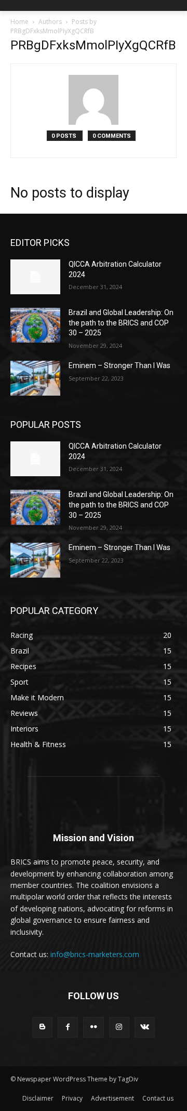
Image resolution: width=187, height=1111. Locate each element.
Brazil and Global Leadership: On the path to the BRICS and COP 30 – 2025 (121, 322)
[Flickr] (93, 1027)
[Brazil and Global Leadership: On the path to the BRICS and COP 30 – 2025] (35, 325)
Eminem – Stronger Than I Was (119, 365)
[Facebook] (68, 1027)
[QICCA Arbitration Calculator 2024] (35, 276)
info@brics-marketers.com (94, 954)
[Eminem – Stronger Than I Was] (35, 378)
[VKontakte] (145, 1027)
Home (19, 21)
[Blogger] (42, 1027)
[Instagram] (119, 1027)
